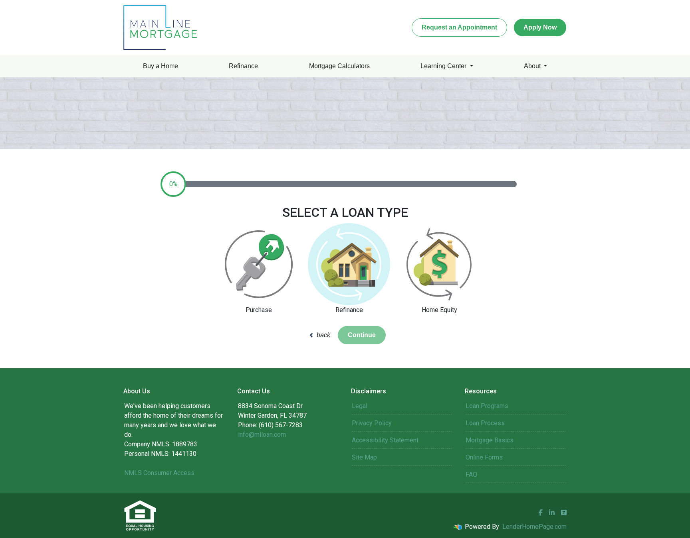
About (533, 66)
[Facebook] (541, 512)
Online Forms (484, 457)
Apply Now (540, 27)
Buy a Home (160, 66)
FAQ (471, 474)
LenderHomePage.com (534, 526)
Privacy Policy (372, 423)
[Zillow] (564, 512)
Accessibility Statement (385, 440)
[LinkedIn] (552, 512)
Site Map (364, 457)
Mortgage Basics (490, 440)
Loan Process (485, 423)
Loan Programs (487, 406)
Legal (359, 406)
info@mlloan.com (262, 434)
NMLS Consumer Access (159, 473)
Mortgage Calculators (339, 66)
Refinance (243, 66)
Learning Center (444, 66)
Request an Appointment (459, 27)
